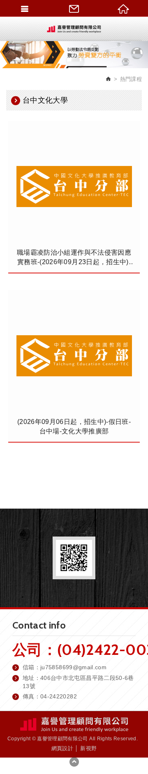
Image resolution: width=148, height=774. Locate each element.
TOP (74, 762)
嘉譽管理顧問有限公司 (74, 29)
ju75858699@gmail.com (73, 667)
